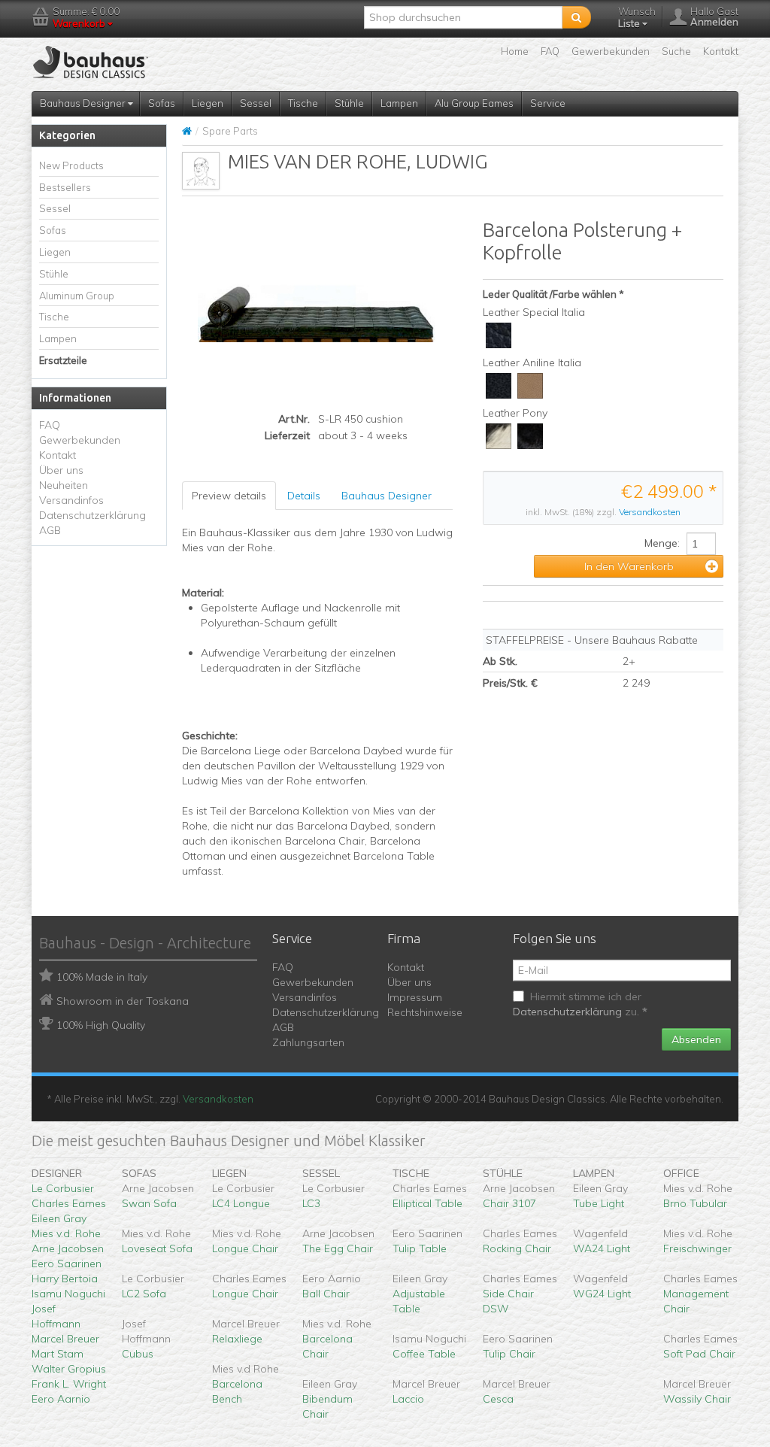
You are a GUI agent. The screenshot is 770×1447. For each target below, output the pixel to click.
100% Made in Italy (101, 977)
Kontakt (720, 51)
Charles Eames (69, 1203)
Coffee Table (424, 1354)
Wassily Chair (697, 1399)
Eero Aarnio (61, 1399)
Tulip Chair (509, 1354)
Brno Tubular (695, 1203)
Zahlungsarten (308, 1042)
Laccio (408, 1399)
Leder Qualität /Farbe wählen (550, 294)
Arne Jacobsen (68, 1248)
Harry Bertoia (65, 1278)
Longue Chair (245, 1248)
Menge (661, 543)
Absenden (696, 1039)
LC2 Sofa (144, 1293)
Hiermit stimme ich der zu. (580, 1004)
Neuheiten (63, 485)
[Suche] (576, 17)
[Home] (187, 131)
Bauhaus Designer (84, 103)
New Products (71, 165)
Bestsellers (65, 187)
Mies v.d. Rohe (66, 1233)
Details (303, 495)
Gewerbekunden (610, 51)
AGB (50, 530)
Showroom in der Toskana (122, 1001)
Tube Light (598, 1203)
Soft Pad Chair (699, 1354)
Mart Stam (57, 1354)
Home (515, 51)
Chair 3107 (509, 1203)
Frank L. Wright (69, 1384)
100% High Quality (100, 1025)
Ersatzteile (63, 360)
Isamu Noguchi (68, 1293)
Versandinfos (71, 500)
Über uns (61, 470)
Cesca (498, 1399)
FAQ (550, 51)
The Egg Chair (337, 1248)
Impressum (414, 997)
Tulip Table (420, 1248)
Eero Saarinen (67, 1263)
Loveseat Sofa (157, 1248)
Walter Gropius (69, 1369)
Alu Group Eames (474, 103)
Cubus (137, 1354)
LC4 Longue (241, 1203)
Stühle (349, 103)
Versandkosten (650, 511)
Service (547, 103)
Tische (303, 103)
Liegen (207, 103)
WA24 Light (601, 1248)
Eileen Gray (59, 1218)
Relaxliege (237, 1338)
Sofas (161, 103)
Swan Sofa (149, 1203)
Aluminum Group (76, 296)
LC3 (311, 1203)
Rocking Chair (517, 1248)
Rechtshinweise (424, 1012)
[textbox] (463, 17)
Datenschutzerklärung (92, 515)
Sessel (255, 103)
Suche (676, 51)
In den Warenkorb (629, 566)
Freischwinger (697, 1248)
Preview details (229, 495)
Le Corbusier (63, 1188)
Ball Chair (326, 1293)
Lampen (399, 103)
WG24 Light (602, 1293)
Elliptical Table (427, 1203)
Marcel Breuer (65, 1338)
